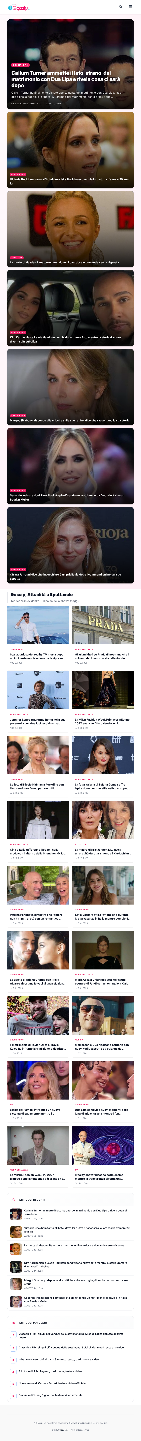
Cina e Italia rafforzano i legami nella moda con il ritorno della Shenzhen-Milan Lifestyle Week (37, 853)
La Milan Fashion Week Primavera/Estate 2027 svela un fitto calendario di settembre (102, 723)
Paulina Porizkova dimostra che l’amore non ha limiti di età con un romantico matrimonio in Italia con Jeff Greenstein (36, 918)
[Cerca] (120, 6)
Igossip (64, 1430)
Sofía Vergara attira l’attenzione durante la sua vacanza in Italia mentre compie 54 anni (102, 918)
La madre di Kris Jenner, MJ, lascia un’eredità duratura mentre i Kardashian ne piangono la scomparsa (102, 853)
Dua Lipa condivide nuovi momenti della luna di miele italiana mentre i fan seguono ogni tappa (101, 1113)
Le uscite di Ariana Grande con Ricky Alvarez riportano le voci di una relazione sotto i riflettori (37, 983)
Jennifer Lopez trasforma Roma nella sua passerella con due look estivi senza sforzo (37, 723)
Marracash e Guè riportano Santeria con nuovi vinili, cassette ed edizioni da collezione (102, 1048)
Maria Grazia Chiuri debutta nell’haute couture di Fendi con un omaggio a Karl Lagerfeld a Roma (101, 983)
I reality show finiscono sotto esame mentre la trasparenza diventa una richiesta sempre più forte (99, 1178)
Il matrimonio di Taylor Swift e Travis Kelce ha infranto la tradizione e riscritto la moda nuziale (37, 1048)
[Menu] (130, 6)
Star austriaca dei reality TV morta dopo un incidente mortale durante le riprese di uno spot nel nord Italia (38, 658)
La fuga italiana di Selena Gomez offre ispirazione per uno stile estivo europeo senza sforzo (101, 788)
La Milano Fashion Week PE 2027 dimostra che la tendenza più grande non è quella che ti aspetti (37, 1178)
